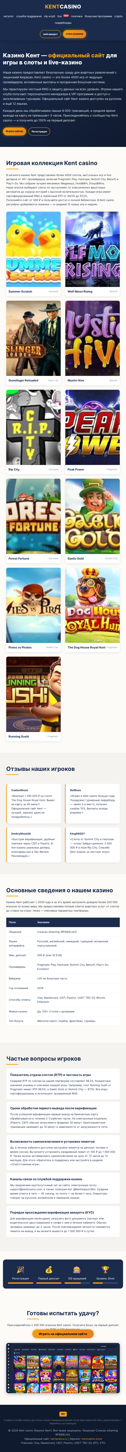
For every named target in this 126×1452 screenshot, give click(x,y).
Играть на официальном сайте (63, 1334)
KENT (63, 6)
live (62, 16)
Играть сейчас (14, 131)
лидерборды (63, 22)
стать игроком (74, 33)
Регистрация (39, 131)
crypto (118, 16)
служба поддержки (29, 16)
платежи (77, 16)
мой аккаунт (50, 34)
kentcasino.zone (92, 1438)
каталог (9, 16)
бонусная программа (98, 16)
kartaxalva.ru (59, 1438)
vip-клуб (49, 16)
